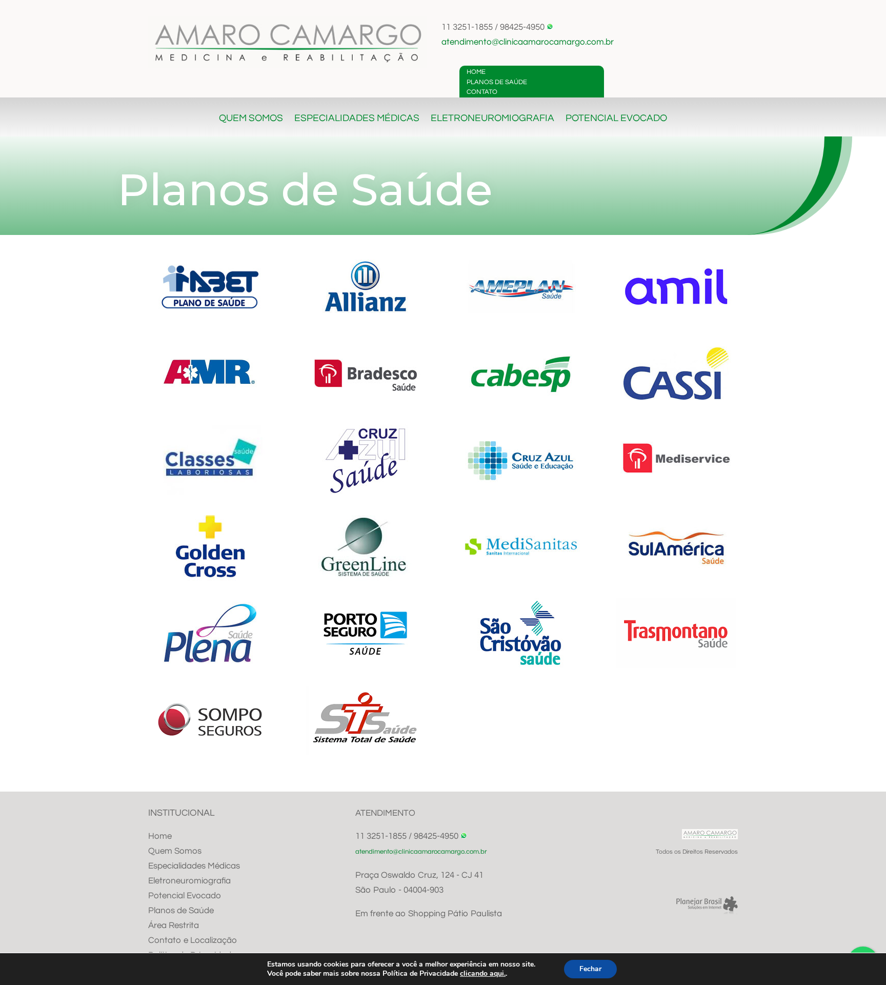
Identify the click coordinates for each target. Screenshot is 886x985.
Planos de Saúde (181, 910)
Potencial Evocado (184, 895)
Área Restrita (173, 925)
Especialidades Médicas (194, 866)
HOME (476, 71)
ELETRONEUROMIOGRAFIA (492, 118)
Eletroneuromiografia (189, 880)
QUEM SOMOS (251, 118)
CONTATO (482, 91)
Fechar (590, 969)
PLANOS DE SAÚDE (497, 82)
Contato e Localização (192, 940)
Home (160, 836)
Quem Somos (175, 851)
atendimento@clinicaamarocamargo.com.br (527, 42)
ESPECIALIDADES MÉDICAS (356, 118)
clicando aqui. (483, 973)
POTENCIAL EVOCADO (616, 118)
